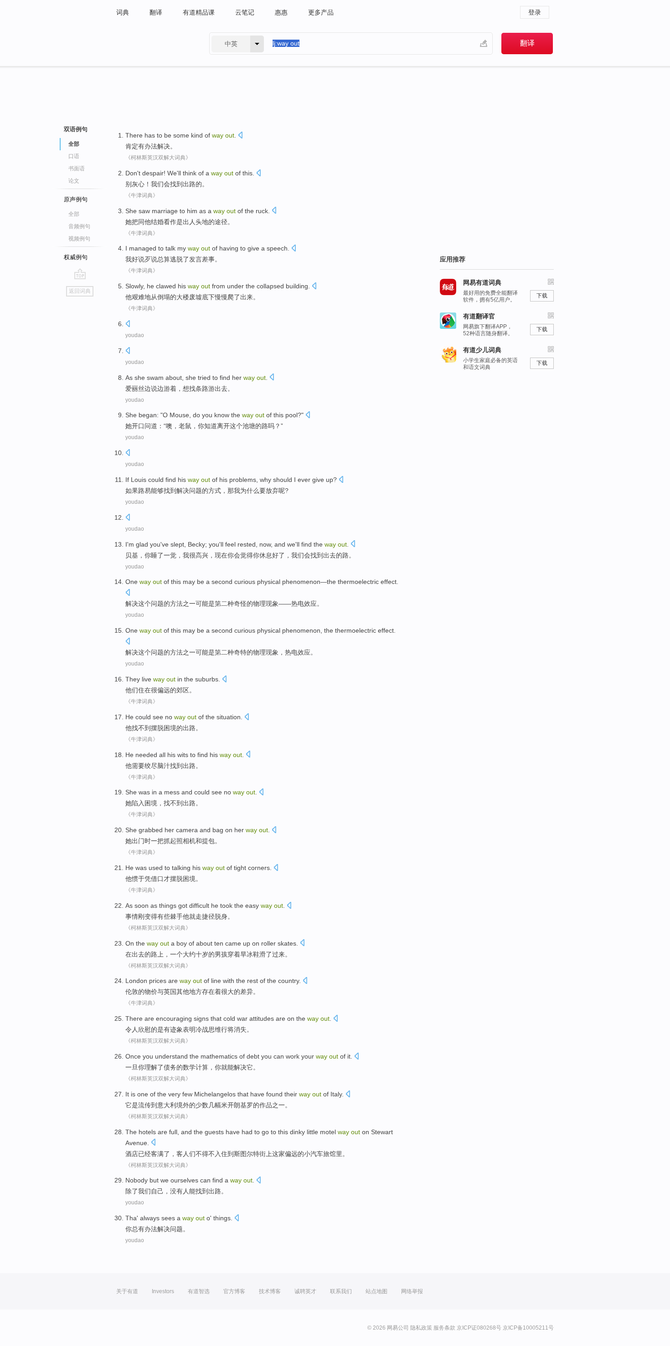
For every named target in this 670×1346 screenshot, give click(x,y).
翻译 (155, 12)
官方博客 (234, 1291)
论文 (73, 181)
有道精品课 (199, 12)
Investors (163, 1291)
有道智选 (199, 1291)
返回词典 (80, 291)
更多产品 (321, 12)
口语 (73, 156)
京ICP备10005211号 (528, 1328)
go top (80, 273)
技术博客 (270, 1291)
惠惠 (281, 12)
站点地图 (376, 1291)
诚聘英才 (305, 1291)
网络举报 (412, 1291)
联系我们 (341, 1291)
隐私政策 (421, 1328)
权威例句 (76, 257)
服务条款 (444, 1328)
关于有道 (127, 1291)
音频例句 (79, 226)
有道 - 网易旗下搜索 (153, 43)
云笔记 (244, 12)
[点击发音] (240, 136)
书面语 (76, 168)
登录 (534, 12)
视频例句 (79, 238)
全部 (73, 214)
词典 (122, 12)
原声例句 (76, 199)
